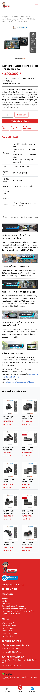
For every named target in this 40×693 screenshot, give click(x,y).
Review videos (27, 217)
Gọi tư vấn (4, 127)
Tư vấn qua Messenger (27, 127)
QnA (37, 217)
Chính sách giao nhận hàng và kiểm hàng (18, 611)
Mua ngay (21, 115)
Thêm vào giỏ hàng (20, 121)
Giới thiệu (5, 598)
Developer (8, 679)
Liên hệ (4, 601)
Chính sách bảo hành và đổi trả (14, 609)
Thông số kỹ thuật (10, 137)
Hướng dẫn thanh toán (11, 614)
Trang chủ (5, 17)
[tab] (4, 217)
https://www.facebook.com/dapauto (21, 382)
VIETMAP (16, 83)
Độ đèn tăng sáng (9, 623)
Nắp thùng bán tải (9, 626)
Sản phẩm (14, 17)
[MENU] (36, 5)
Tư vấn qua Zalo (15, 127)
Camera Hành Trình (18, 78)
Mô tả (4, 217)
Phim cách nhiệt (8, 628)
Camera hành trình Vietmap (16, 19)
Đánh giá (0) (14, 217)
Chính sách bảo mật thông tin (13, 606)
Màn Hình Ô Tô (7, 636)
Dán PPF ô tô (7, 631)
